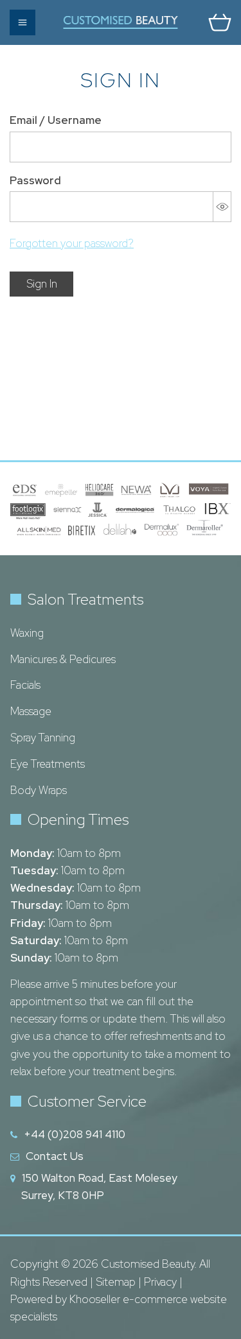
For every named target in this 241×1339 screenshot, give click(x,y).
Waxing (27, 633)
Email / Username (56, 120)
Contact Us (55, 1156)
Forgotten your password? (72, 243)
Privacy (160, 1282)
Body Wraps (38, 790)
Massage (30, 711)
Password (35, 180)
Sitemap (116, 1282)
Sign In (41, 284)
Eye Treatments (47, 764)
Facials (25, 685)
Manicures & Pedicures (63, 659)
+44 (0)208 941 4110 (74, 1134)
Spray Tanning (42, 737)
